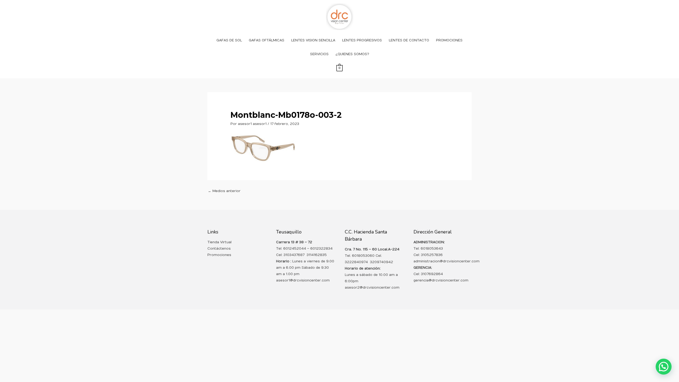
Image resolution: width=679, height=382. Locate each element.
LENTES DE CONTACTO (409, 40)
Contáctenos (219, 248)
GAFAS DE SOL (229, 40)
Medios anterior (224, 191)
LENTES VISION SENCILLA (313, 40)
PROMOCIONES (449, 40)
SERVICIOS (319, 54)
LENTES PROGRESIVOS (362, 40)
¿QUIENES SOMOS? (352, 54)
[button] (664, 367)
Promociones (219, 255)
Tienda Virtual (219, 242)
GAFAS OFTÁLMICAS (266, 40)
